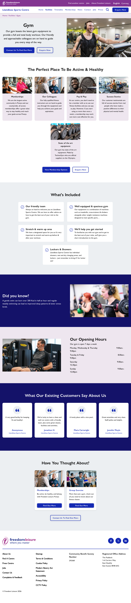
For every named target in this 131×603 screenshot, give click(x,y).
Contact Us (7, 572)
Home (4, 16)
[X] (118, 541)
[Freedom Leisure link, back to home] (11, 3)
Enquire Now (120, 10)
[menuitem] (76, 3)
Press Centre (8, 563)
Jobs (4, 568)
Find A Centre (8, 558)
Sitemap (39, 554)
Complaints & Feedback (12, 577)
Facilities (12, 16)
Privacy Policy (41, 580)
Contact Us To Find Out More (19, 50)
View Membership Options (56, 170)
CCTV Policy (41, 585)
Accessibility (41, 575)
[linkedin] (126, 541)
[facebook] (111, 541)
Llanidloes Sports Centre (15, 9)
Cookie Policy (41, 563)
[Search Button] (107, 9)
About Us (6, 554)
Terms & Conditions (44, 558)
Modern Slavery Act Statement (44, 569)
